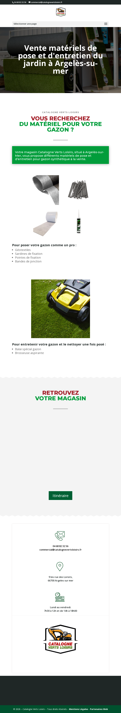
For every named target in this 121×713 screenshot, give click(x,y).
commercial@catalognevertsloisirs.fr (60, 549)
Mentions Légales (78, 709)
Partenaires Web (99, 709)
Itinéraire (60, 495)
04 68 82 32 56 (60, 546)
